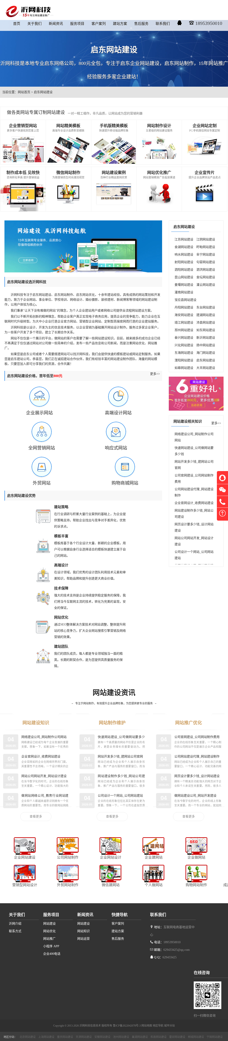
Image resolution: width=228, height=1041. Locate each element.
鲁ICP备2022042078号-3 (127, 1025)
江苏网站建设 (184, 239)
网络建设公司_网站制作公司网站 (194, 437)
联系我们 (163, 24)
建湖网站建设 (205, 315)
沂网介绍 (15, 923)
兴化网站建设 (184, 345)
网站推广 (49, 938)
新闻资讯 (56, 24)
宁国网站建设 (215, 1037)
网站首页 (24, 92)
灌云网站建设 (205, 284)
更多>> (155, 374)
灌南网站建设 (184, 292)
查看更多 (36, 816)
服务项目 (77, 24)
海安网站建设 (184, 315)
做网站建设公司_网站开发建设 (195, 795)
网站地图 (146, 1025)
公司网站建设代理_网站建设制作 (194, 492)
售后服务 (141, 24)
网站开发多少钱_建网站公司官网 (194, 465)
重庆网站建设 (65, 1037)
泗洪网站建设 (205, 269)
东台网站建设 (205, 307)
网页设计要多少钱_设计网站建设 (194, 527)
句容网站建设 (205, 262)
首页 (16, 24)
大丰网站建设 (205, 368)
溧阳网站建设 (184, 360)
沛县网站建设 (205, 322)
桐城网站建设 (196, 1037)
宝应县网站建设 (185, 300)
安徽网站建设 (102, 1037)
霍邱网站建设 (177, 1037)
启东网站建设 (205, 360)
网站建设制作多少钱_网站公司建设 (194, 513)
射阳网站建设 (184, 262)
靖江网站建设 (184, 322)
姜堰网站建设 (184, 284)
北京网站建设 (28, 1037)
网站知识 (83, 931)
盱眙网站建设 (205, 247)
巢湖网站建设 (140, 1037)
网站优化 (49, 931)
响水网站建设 (184, 254)
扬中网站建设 (205, 345)
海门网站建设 (205, 352)
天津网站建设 (84, 1037)
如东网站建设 (205, 330)
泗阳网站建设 (184, 269)
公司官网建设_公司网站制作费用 (194, 478)
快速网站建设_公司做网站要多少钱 (194, 451)
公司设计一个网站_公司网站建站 (194, 555)
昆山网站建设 (184, 277)
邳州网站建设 (184, 330)
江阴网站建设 (205, 239)
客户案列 (99, 24)
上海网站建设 (46, 1037)
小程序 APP (51, 946)
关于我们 (34, 24)
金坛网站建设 (205, 277)
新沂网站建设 (205, 337)
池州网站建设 (121, 1037)
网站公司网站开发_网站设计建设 (194, 541)
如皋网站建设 (184, 368)
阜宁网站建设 (205, 254)
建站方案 (120, 24)
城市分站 (169, 1025)
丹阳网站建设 (184, 307)
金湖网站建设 (184, 247)
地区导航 (158, 1025)
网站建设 (49, 923)
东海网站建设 (184, 352)
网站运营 (83, 938)
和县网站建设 (159, 1037)
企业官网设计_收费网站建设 (194, 503)
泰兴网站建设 (184, 337)
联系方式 (15, 931)
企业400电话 (51, 953)
